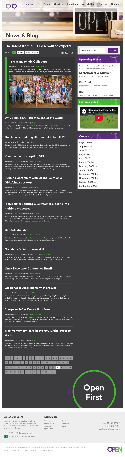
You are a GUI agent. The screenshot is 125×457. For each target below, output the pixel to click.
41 (30, 367)
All (14, 53)
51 (70, 367)
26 (35, 363)
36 (11, 367)
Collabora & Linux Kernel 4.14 (24, 249)
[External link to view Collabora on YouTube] (97, 418)
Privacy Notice (42, 450)
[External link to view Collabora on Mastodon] (102, 418)
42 (35, 367)
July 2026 (84, 146)
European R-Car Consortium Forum (28, 309)
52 (7, 372)
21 (14, 363)
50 (66, 367)
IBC (81, 92)
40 (27, 367)
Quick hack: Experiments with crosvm (30, 287)
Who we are (48, 421)
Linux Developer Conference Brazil (28, 268)
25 (30, 363)
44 (42, 367)
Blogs (20, 53)
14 (56, 358)
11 (46, 358)
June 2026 (84, 150)
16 (64, 358)
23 (22, 363)
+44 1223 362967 (111, 423)
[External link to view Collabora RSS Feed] (117, 418)
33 (63, 363)
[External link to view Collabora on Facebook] (112, 418)
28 (43, 363)
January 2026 (86, 170)
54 (15, 372)
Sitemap (50, 450)
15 (60, 358)
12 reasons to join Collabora (28, 61)
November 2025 (87, 178)
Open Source (49, 429)
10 (42, 358)
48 (58, 367)
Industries (66, 423)
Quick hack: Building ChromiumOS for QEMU (35, 137)
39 (23, 367)
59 (34, 372)
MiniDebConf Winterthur (95, 73)
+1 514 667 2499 (112, 426)
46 (50, 367)
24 (26, 363)
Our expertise (49, 423)
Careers (65, 426)
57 (26, 372)
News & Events (32, 53)
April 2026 (84, 158)
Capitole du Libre (16, 230)
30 (51, 363)
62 (46, 372)
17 (67, 358)
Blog (33, 123)
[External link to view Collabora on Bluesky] (107, 418)
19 (6, 363)
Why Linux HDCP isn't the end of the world (34, 118)
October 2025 (86, 182)
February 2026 (86, 166)
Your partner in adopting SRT (24, 156)
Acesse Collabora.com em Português (22, 436)
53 (11, 372)
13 (53, 358)
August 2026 (85, 142)
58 (30, 372)
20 (10, 363)
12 (49, 358)
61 (42, 372)
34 (67, 363)
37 (15, 367)
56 (22, 372)
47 (54, 367)
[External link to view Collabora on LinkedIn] (91, 418)
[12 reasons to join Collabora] (40, 107)
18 (71, 358)
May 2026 (84, 154)
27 (38, 363)
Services (65, 421)
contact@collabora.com (109, 429)
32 (59, 363)
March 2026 (85, 162)
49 (62, 367)
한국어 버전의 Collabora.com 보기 (21, 433)
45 (46, 367)
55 (19, 372)
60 (38, 372)
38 (19, 367)
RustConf (85, 82)
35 (7, 367)
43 (39, 367)
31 (55, 363)
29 (47, 363)
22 (18, 363)
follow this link (81, 448)
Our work (47, 426)
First (7, 358)
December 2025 (87, 174)
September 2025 (88, 186)
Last (53, 372)
